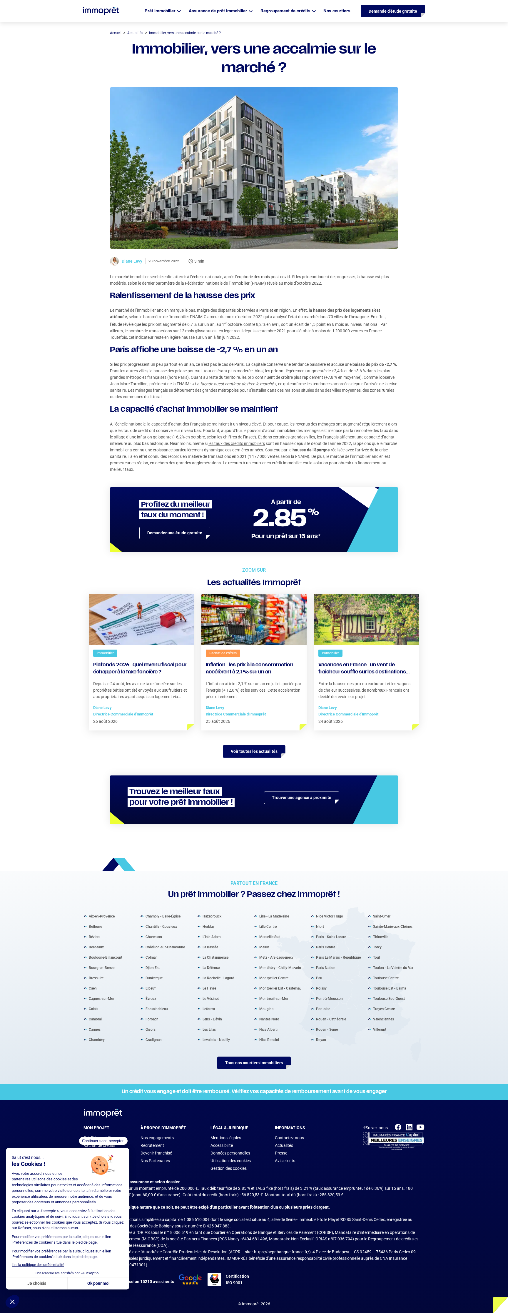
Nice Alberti (268, 1029)
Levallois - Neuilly (216, 1039)
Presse (281, 1153)
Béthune (95, 926)
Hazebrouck (212, 916)
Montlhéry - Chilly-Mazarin (280, 967)
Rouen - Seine (327, 1029)
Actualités (284, 1145)
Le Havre (209, 988)
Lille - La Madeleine (274, 916)
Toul (376, 957)
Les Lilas (209, 1029)
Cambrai (95, 1019)
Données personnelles (230, 1153)
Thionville (380, 937)
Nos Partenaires (155, 1160)
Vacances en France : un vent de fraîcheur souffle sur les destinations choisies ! (362, 669)
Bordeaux (96, 947)
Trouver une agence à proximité (301, 797)
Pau (319, 978)
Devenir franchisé (156, 1153)
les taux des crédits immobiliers (236, 443)
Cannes (95, 1029)
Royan (321, 1039)
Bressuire (96, 978)
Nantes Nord (269, 1019)
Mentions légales (225, 1137)
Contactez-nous (289, 1137)
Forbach (152, 1019)
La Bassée (210, 947)
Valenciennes (383, 1019)
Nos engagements (157, 1137)
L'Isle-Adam (211, 937)
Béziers (94, 937)
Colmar (151, 957)
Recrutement (152, 1145)
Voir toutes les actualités (254, 751)
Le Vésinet (211, 998)
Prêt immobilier (160, 11)
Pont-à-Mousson (329, 998)
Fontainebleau (157, 1009)
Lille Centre (268, 926)
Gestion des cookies (228, 1168)
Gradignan (154, 1039)
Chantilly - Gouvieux (161, 926)
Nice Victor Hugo (329, 916)
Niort (320, 926)
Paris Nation (325, 967)
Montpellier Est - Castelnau (280, 988)
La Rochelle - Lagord (218, 978)
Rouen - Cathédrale (331, 1019)
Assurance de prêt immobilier (218, 11)
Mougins (266, 1009)
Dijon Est (153, 967)
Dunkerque (154, 978)
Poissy (321, 988)
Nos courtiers (336, 11)
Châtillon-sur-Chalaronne (165, 947)
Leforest (209, 1009)
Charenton (154, 937)
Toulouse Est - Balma (389, 988)
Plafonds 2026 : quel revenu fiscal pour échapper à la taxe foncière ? (139, 669)
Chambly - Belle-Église (163, 916)
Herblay (209, 926)
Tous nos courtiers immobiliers (254, 1062)
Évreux (151, 998)
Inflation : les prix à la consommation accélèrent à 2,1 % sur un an (249, 669)
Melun (264, 947)
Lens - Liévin (212, 1019)
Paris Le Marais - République (338, 957)
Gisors (151, 1029)
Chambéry (97, 1039)
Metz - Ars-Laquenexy (276, 957)
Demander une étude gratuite (174, 532)
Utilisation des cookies (230, 1160)
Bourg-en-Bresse (102, 967)
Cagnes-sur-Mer (101, 998)
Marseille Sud (269, 937)
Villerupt (379, 1029)
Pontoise (323, 1009)
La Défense (211, 967)
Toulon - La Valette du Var (393, 967)
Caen (93, 988)
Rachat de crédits (99, 1145)
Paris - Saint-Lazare (331, 937)
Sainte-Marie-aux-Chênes (392, 926)
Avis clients (285, 1160)
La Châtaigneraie (215, 957)
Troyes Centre (384, 1009)
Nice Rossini (269, 1039)
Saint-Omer (381, 916)
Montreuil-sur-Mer (273, 998)
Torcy (377, 947)
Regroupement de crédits (285, 11)
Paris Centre (325, 947)
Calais (93, 1009)
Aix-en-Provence (102, 916)
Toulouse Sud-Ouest (389, 998)
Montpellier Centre (273, 978)
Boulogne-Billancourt (105, 957)
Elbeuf (151, 988)
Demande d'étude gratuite (393, 11)
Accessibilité (221, 1145)
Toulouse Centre (386, 978)
